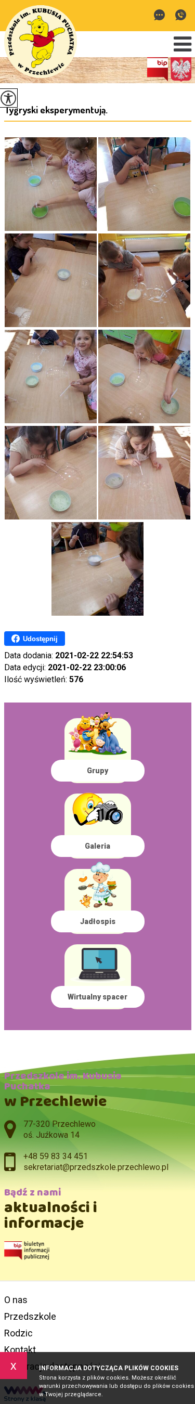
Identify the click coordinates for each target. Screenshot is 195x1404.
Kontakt (20, 1349)
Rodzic (18, 1333)
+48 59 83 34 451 (180, 15)
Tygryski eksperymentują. (56, 109)
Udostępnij (40, 639)
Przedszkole (30, 1316)
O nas (16, 1299)
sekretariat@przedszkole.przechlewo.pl (162, 15)
